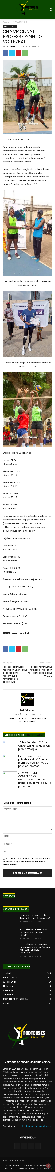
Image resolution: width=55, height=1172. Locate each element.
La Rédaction (12, 46)
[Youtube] (38, 1146)
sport (14, 633)
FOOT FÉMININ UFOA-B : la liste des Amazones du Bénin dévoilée (34, 932)
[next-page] (9, 793)
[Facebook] (5, 53)
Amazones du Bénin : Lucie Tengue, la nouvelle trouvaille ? (35, 917)
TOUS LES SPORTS (19, 22)
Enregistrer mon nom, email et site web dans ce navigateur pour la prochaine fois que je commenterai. (26, 861)
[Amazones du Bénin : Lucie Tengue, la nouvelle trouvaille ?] (10, 919)
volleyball (24, 633)
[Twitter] (12, 53)
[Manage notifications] (48, 1165)
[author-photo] (27, 706)
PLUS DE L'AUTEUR (35, 735)
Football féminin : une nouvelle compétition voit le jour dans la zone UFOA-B (40, 671)
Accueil (6, 22)
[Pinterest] (18, 53)
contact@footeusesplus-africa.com (35, 1126)
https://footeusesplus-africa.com (27, 714)
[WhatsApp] (25, 53)
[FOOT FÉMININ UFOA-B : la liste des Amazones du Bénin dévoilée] (10, 933)
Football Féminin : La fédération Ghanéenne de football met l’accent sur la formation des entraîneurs (15, 674)
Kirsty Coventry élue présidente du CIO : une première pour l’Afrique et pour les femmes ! (33, 761)
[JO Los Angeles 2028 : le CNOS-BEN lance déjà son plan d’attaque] (10, 746)
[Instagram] (24, 1146)
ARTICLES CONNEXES (14, 735)
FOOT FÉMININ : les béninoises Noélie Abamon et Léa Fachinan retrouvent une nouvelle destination (35, 948)
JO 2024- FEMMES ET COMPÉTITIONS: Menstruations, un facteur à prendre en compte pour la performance (35, 779)
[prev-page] (4, 793)
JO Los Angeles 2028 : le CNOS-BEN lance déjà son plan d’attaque (34, 746)
